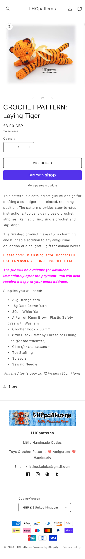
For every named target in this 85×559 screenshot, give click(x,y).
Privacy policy (72, 547)
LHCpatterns (24, 547)
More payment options (43, 185)
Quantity (9, 138)
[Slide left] (33, 98)
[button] (8, 8)
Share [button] (12, 386)
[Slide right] (52, 98)
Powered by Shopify (45, 547)
